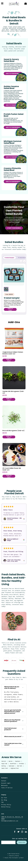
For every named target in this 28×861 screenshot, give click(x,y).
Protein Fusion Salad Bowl (13, 115)
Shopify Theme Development (11, 857)
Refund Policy (5, 807)
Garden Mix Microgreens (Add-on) (13, 392)
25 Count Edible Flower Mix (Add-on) (11, 469)
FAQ (2, 802)
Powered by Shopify (14, 855)
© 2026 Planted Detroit (13, 853)
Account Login (5, 783)
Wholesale (4, 785)
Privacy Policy (6, 804)
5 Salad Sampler (12, 298)
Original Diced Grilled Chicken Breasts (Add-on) (12, 353)
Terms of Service (6, 788)
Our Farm (4, 797)
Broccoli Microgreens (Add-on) (13, 430)
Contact (3, 781)
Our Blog (4, 800)
